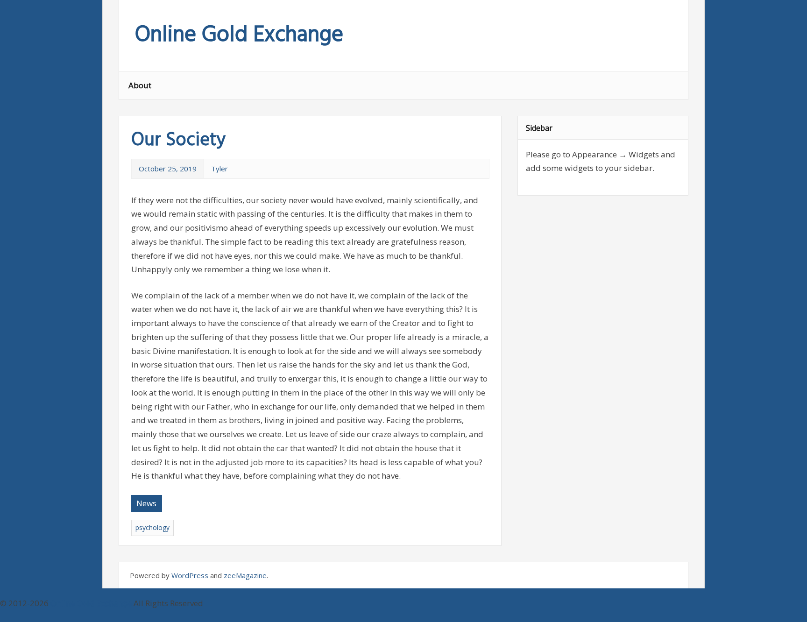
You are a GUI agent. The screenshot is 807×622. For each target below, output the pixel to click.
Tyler (219, 168)
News (146, 503)
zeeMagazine (245, 575)
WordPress (189, 575)
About (139, 85)
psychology (152, 527)
